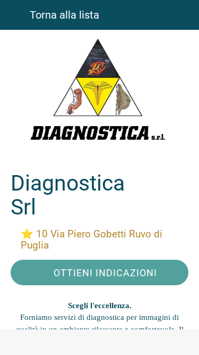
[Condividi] (100, 342)
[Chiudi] (14, 15)
